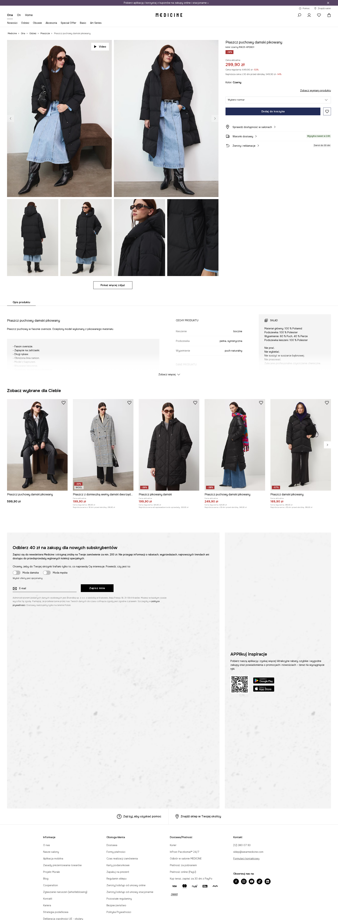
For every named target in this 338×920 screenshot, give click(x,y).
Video (102, 46)
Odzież (25, 22)
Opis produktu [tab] (21, 302)
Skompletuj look (203, 190)
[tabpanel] (169, 342)
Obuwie (37, 22)
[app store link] (263, 833)
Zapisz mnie (97, 732)
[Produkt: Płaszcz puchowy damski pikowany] (122, 435)
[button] (278, 100)
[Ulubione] (319, 15)
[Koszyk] (328, 15)
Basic (83, 22)
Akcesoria (51, 22)
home (29, 15)
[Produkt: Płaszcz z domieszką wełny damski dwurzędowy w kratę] (103, 588)
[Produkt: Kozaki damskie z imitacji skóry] (176, 435)
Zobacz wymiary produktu (315, 90)
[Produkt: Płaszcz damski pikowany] (300, 588)
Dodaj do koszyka (273, 111)
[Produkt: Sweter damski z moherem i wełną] (229, 435)
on (19, 15)
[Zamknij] (328, 3)
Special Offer (68, 22)
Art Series (96, 22)
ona (10, 15)
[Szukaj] (299, 15)
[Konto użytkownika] (309, 15)
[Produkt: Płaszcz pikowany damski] (169, 588)
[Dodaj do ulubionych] (327, 111)
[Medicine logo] (169, 15)
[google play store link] (263, 824)
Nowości (12, 22)
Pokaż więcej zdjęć (113, 285)
